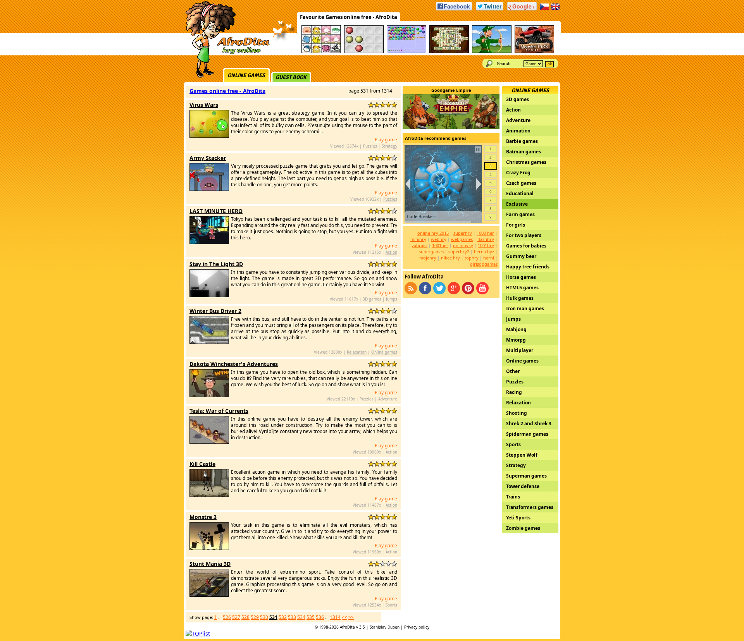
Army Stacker (207, 158)
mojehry (427, 258)
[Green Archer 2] (491, 51)
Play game (386, 139)
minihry (418, 239)
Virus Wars (203, 104)
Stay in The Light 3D (216, 264)
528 (245, 617)
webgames (462, 239)
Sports (391, 605)
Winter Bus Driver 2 (215, 310)
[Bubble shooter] (406, 51)
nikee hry (450, 258)
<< (344, 617)
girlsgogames (484, 264)
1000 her (485, 233)
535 (311, 617)
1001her (440, 245)
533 (292, 617)
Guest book (291, 77)
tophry (472, 258)
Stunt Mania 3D (210, 563)
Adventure (387, 399)
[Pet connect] (321, 51)
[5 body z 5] (394, 105)
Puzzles (370, 146)
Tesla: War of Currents (218, 410)
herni (488, 258)
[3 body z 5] (383, 105)
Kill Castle (202, 463)
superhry (462, 233)
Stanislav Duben (385, 627)
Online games (246, 75)
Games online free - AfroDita (227, 91)
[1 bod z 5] (371, 105)
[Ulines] (363, 51)
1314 (335, 617)
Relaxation (357, 352)
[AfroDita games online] (225, 53)
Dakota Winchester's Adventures (233, 364)
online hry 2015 (433, 233)
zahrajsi (419, 245)
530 (264, 617)
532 (283, 617)
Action (391, 252)
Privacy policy (416, 627)
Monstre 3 (203, 517)
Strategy (389, 146)
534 (301, 617)
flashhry (485, 239)
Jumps (391, 299)
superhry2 (458, 251)
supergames (431, 251)
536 (320, 617)
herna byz (484, 251)
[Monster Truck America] (534, 51)
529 (255, 617)
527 (236, 617)
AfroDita (347, 627)
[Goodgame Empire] (451, 127)
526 (227, 617)
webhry (438, 239)
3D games (372, 299)
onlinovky (463, 245)
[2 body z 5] (377, 105)
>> (351, 617)
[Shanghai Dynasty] (449, 51)
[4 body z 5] (388, 105)
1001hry (486, 245)
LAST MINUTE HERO (216, 211)
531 (273, 617)
